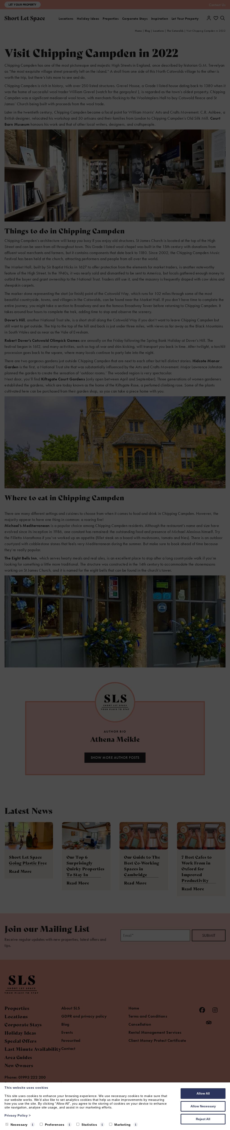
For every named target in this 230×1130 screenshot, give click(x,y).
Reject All (203, 1119)
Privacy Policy (17, 1115)
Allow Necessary (203, 1106)
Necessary (19, 1124)
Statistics (89, 1124)
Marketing (122, 1124)
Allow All (203, 1093)
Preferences (54, 1124)
